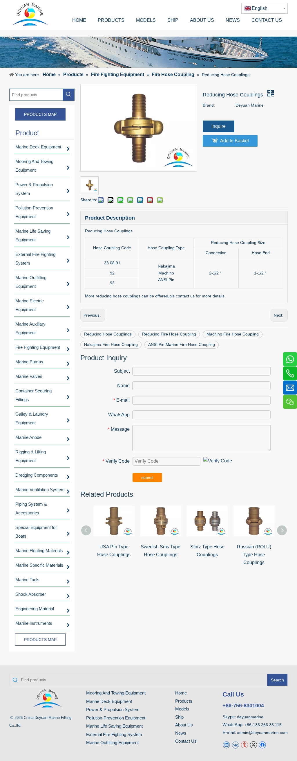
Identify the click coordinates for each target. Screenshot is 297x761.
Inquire (218, 126)
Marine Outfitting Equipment (112, 742)
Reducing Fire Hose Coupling (169, 334)
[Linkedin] (226, 744)
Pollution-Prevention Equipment (115, 717)
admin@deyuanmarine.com (262, 732)
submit (147, 477)
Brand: (209, 105)
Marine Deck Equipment (109, 701)
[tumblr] (244, 744)
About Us (184, 724)
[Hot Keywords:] (68, 94)
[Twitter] (253, 744)
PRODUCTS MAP (40, 114)
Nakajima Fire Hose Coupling (111, 344)
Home (181, 692)
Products (183, 701)
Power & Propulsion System (113, 709)
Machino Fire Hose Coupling (233, 334)
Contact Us (186, 741)
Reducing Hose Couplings (108, 334)
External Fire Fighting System (114, 734)
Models (182, 708)
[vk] (235, 744)
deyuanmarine (250, 717)
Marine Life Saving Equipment (114, 726)
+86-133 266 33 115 (263, 724)
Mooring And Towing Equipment (116, 692)
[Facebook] (262, 744)
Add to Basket (234, 140)
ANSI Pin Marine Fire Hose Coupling (181, 344)
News (180, 733)
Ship (179, 717)
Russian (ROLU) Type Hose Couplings (254, 554)
